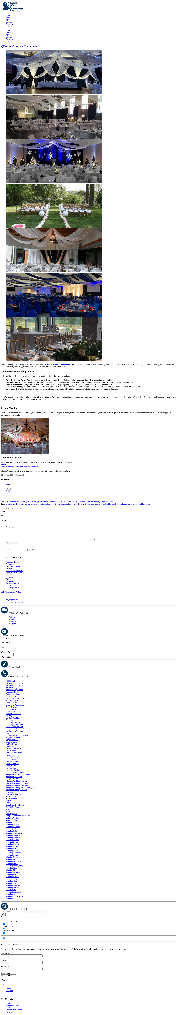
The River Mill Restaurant (12, 475)
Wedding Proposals (13, 872)
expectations (55, 504)
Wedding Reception (13, 874)
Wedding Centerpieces (14, 833)
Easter (8, 733)
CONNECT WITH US (19, 613)
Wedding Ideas (11, 859)
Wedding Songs (12, 883)
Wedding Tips (11, 890)
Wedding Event (12, 848)
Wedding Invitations (13, 861)
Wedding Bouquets (13, 827)
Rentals (8, 586)
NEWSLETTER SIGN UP (13, 636)
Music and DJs (11, 798)
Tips (7, 20)
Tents (8, 809)
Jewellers (9, 577)
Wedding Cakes (12, 831)
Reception (9, 803)
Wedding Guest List (13, 853)
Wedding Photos (12, 868)
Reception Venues (13, 583)
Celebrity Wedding (13, 718)
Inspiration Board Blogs (15, 772)
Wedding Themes (12, 887)
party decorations (93, 504)
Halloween (10, 755)
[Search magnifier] (3, 914)
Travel (8, 811)
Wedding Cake (11, 829)
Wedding (9, 822)
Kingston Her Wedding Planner (21, 502)
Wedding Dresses (12, 588)
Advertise (9, 24)
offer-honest (81, 504)
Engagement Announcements (17, 735)
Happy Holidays (12, 759)
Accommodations (12, 562)
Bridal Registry (11, 709)
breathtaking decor (13, 504)
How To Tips (11, 768)
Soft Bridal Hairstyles (14, 807)
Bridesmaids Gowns (13, 714)
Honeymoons (11, 766)
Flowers (9, 568)
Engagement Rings (13, 740)
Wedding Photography (14, 866)
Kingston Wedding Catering (16, 781)
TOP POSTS (15, 667)
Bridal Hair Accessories (15, 705)
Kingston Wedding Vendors (96, 502)
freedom (64, 504)
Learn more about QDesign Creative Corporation (19, 467)
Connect (9, 22)
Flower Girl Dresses (13, 748)
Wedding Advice (12, 824)
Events (8, 1008)
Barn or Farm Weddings (15, 698)
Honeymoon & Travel (14, 573)
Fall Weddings (11, 744)
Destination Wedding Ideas (16, 729)
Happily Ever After (13, 757)
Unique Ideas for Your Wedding (18, 816)
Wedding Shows (12, 881)
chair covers (25, 504)
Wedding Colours (12, 840)
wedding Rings (11, 879)
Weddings (9, 898)
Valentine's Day (12, 820)
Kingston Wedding (13, 779)
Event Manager (11, 742)
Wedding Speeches (13, 885)
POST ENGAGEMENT (15, 602)
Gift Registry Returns (14, 753)
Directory (9, 18)
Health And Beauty (13, 761)
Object (110, 502)
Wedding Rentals (12, 877)
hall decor (72, 504)
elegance (34, 504)
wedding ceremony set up (128, 504)
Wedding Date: (6, 652)
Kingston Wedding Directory (45, 502)
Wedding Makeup (12, 864)
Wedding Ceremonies (14, 835)
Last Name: (5, 643)
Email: (3, 647)
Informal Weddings (13, 770)
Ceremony (10, 720)
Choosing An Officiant (14, 724)
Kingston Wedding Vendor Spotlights (71, 502)
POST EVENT (12, 600)
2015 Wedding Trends (14, 687)
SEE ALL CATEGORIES (11, 592)
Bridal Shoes (11, 711)
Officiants (9, 579)
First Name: (5, 638)
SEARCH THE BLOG (19, 909)
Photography (11, 581)
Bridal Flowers (11, 703)
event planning (44, 504)
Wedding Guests (12, 855)
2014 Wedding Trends (14, 685)
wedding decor (144, 504)
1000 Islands (10, 681)
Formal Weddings (12, 751)
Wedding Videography (14, 896)
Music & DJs (11, 796)
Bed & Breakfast (12, 701)
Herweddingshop (12, 764)
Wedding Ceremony (13, 837)
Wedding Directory (13, 1005)
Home (8, 15)
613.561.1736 (6, 465)
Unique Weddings (13, 818)
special (103, 504)
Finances (9, 746)
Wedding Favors (12, 851)
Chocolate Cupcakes (13, 722)
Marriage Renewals (13, 794)
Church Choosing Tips (14, 727)
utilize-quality (112, 504)
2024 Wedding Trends (14, 690)
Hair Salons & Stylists (14, 571)
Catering (9, 564)
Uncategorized (11, 814)
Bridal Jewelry (11, 707)
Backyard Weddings (13, 696)
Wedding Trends (12, 894)
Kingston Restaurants (14, 777)
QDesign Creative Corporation (20, 46)
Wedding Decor (12, 842)
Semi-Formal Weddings (15, 805)
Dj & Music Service (13, 566)
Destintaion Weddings (14, 731)
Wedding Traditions (13, 892)
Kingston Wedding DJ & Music (18, 785)
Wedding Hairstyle (13, 857)
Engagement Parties (13, 737)
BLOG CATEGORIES (19, 676)
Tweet (8, 484)
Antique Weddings (13, 694)
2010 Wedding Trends (14, 683)
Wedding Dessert (12, 844)
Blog (8, 26)
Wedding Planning (13, 870)
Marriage (9, 792)
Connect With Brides (14, 1010)
